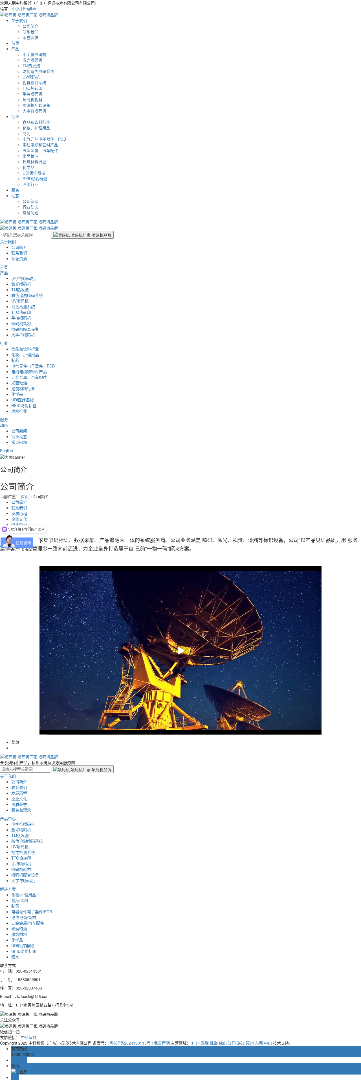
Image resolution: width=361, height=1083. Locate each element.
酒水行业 (30, 184)
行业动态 (30, 207)
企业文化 (19, 798)
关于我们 (19, 20)
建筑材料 (19, 934)
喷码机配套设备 (36, 105)
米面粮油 (30, 156)
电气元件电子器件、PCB (44, 139)
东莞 (259, 1043)
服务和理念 (21, 810)
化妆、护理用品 (36, 128)
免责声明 (162, 1043)
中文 (16, 8)
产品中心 (8, 818)
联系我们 (30, 31)
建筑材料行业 (34, 161)
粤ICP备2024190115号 (130, 1043)
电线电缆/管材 (23, 917)
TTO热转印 (32, 88)
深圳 (205, 1043)
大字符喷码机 (34, 111)
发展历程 (19, 513)
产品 (15, 48)
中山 (268, 1043)
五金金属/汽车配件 (27, 923)
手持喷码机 (32, 94)
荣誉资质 (30, 37)
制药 (26, 133)
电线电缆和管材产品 (40, 144)
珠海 (214, 1043)
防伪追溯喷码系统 (38, 71)
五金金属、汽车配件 (40, 150)
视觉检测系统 (34, 82)
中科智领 (29, 1037)
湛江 (241, 1043)
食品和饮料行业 (36, 122)
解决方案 (8, 889)
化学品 (28, 167)
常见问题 (30, 212)
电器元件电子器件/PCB (31, 911)
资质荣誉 (19, 524)
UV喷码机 (31, 77)
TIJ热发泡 (31, 65)
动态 (15, 195)
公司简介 (30, 26)
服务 (15, 190)
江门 (232, 1043)
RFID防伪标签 (35, 178)
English (29, 8)
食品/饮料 (19, 900)
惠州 (250, 1043)
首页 (15, 43)
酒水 (15, 957)
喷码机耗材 (32, 99)
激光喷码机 (32, 60)
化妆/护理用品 (23, 894)
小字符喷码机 (34, 54)
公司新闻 (30, 201)
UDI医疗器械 (34, 173)
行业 (15, 116)
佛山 (223, 1043)
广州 (196, 1043)
